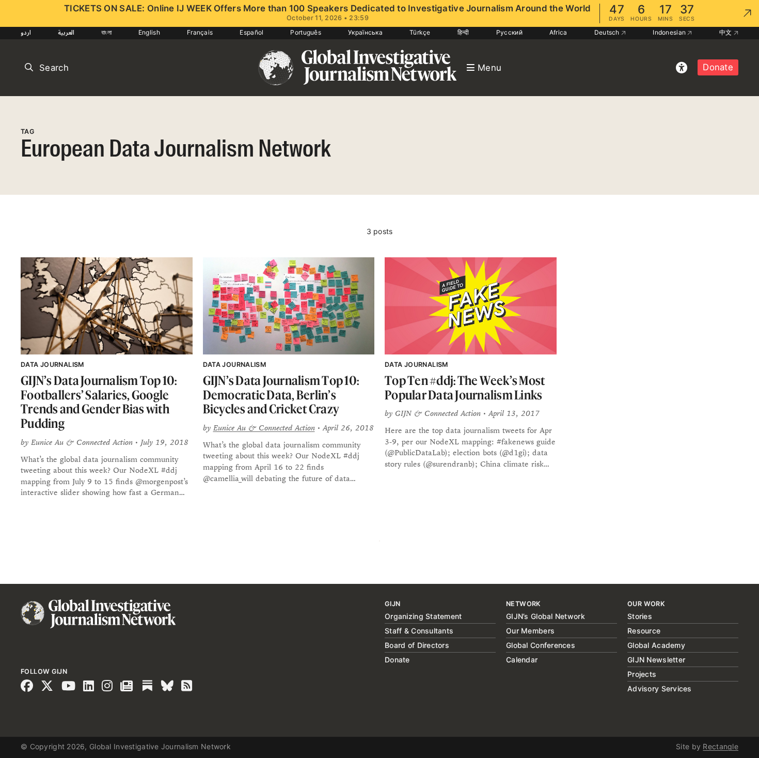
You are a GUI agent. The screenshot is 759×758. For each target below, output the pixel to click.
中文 (726, 32)
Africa (558, 32)
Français (200, 32)
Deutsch (607, 32)
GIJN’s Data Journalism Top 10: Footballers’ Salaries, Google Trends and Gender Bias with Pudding (99, 402)
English (149, 32)
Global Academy (656, 645)
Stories (639, 616)
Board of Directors (417, 645)
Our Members (530, 630)
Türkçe (420, 32)
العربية (66, 32)
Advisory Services (659, 688)
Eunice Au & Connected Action (264, 427)
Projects (641, 674)
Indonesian (670, 32)
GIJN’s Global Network (545, 616)
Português (305, 32)
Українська (365, 32)
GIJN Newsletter (656, 659)
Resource (643, 630)
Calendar (521, 659)
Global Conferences (540, 645)
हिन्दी (463, 32)
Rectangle (720, 746)
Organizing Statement (423, 616)
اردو (26, 32)
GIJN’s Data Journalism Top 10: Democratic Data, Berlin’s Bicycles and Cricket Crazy (281, 394)
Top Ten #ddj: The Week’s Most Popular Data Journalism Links (465, 388)
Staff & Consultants (419, 630)
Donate (718, 67)
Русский (509, 32)
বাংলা (106, 32)
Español (251, 32)
